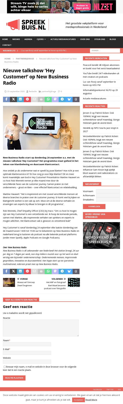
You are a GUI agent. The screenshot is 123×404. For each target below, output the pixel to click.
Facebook (97, 389)
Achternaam (89, 195)
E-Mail (6, 349)
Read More (91, 399)
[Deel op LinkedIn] (20, 99)
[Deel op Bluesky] (69, 99)
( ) (43, 50)
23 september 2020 (15, 91)
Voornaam (88, 191)
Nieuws (16, 39)
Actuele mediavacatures (63, 39)
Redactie (33, 91)
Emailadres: (88, 199)
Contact (6, 45)
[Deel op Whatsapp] (48, 99)
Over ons (85, 39)
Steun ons (99, 39)
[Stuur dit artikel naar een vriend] (34, 99)
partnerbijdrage (49, 91)
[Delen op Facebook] (6, 99)
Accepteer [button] (78, 399)
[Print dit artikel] (41, 99)
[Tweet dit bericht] (13, 99)
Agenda (28, 39)
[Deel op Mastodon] (55, 99)
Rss (119, 389)
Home (5, 39)
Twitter (109, 389)
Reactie (6, 317)
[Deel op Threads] (76, 99)
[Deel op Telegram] (62, 99)
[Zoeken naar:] (105, 50)
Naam (6, 340)
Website (7, 357)
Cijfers (40, 39)
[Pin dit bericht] (27, 99)
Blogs (113, 39)
